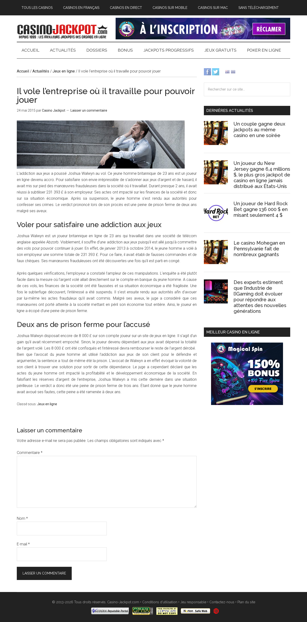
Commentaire (29, 452)
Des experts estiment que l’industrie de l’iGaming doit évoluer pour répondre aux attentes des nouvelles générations (260, 296)
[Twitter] (215, 71)
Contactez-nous (221, 602)
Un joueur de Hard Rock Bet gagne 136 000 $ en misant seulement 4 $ (261, 209)
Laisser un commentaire (89, 110)
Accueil (23, 71)
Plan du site (246, 602)
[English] (227, 71)
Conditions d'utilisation (159, 602)
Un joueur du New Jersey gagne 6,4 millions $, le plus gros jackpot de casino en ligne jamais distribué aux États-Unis (262, 174)
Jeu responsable (193, 602)
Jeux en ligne (64, 71)
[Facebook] (207, 71)
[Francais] (233, 71)
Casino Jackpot (62, 31)
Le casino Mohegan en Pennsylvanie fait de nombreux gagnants (259, 248)
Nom (22, 518)
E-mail (23, 544)
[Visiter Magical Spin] (203, 38)
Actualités (40, 71)
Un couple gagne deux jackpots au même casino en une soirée (259, 129)
